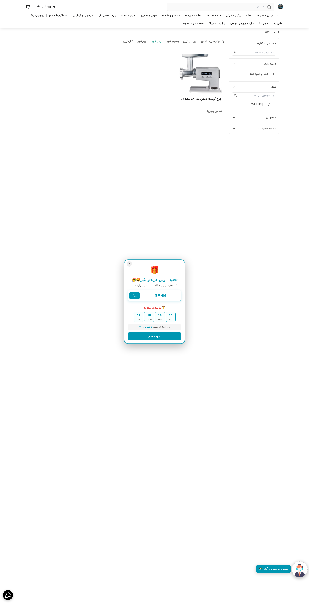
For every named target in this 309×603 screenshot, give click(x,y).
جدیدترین (156, 41)
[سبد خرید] (28, 6)
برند (273, 87)
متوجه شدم (154, 335)
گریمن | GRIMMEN (260, 105)
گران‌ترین (128, 41)
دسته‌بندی (270, 64)
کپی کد (134, 295)
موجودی (271, 117)
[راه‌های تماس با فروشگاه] (8, 595)
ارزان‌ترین (141, 41)
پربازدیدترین (189, 41)
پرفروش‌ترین (172, 41)
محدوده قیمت (267, 128)
